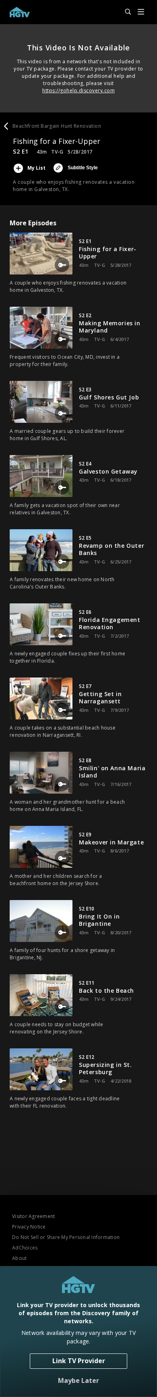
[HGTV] (20, 12)
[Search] (124, 12)
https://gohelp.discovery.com (78, 90)
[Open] (141, 12)
